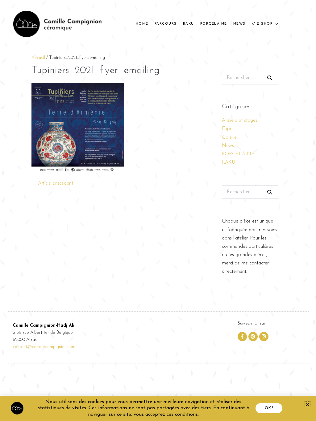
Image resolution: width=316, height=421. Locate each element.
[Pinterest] (253, 336)
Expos (228, 128)
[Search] (269, 77)
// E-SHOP (262, 24)
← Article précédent (52, 183)
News (239, 24)
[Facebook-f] (242, 336)
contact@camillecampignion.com (44, 347)
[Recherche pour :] (250, 77)
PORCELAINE (213, 24)
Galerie (229, 137)
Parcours (166, 24)
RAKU (188, 24)
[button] (307, 404)
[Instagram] (263, 336)
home (142, 24)
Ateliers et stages (239, 120)
